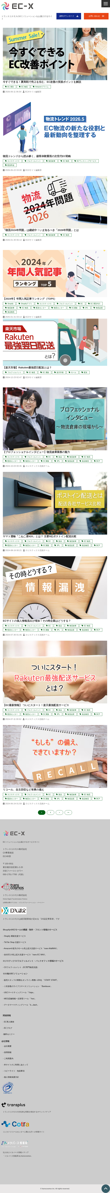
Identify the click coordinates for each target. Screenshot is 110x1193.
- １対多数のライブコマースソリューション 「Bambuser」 (27, 986)
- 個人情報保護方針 (11, 1077)
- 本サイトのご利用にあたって (15, 1065)
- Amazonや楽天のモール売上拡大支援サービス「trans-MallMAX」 (30, 948)
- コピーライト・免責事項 (13, 1071)
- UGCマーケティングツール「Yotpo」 (19, 992)
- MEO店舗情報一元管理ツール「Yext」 (19, 999)
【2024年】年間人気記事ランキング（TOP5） (30, 298)
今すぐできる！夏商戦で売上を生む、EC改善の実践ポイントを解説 (42, 81)
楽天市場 (60, 372)
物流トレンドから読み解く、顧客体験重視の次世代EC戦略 (37, 156)
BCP (98, 461)
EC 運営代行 (95, 304)
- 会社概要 (7, 1046)
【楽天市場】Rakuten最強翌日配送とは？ (27, 367)
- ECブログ (7, 1028)
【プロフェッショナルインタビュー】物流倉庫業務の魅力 (36, 452)
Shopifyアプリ (26, 304)
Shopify (10, 304)
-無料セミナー (9, 1034)
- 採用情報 (7, 1052)
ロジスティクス (13, 161)
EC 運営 (10, 87)
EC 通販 (46, 372)
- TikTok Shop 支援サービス (14, 942)
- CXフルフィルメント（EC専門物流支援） (21, 967)
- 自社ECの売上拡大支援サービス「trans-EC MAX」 (25, 955)
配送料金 (10, 165)
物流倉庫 (51, 161)
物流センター (59, 308)
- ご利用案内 (8, 1058)
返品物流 (10, 312)
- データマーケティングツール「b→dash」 (21, 1005)
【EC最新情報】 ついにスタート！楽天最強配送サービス (36, 705)
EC (81, 304)
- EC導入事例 (8, 1022)
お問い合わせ (94, 16)
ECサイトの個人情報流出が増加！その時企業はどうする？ (37, 620)
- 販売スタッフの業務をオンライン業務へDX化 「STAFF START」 (31, 980)
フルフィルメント (34, 161)
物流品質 (99, 308)
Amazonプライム (42, 87)
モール (73, 372)
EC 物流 (24, 87)
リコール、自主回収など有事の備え (23, 789)
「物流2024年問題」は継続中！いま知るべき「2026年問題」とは (41, 230)
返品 (60, 457)
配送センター (41, 308)
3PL (86, 308)
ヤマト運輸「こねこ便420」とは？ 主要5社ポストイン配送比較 (39, 536)
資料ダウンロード (66, 16)
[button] (105, 3)
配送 (85, 372)
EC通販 (74, 308)
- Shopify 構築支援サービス (14, 936)
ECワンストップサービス (86, 161)
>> (68, 812)
